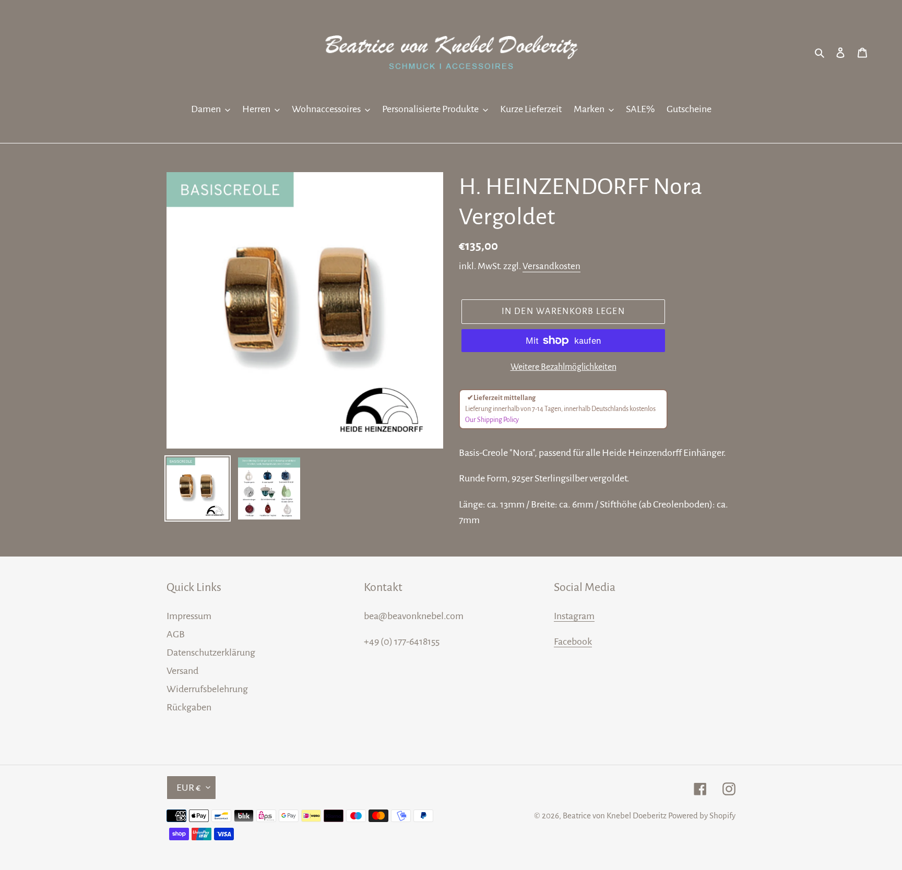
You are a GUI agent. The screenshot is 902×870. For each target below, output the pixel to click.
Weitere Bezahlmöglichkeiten (563, 367)
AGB (176, 634)
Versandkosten (551, 266)
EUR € (188, 787)
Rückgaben (189, 707)
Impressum (189, 616)
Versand (182, 671)
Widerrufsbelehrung (207, 689)
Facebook (573, 641)
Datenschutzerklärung (211, 652)
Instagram (574, 616)
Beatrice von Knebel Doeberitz (615, 815)
